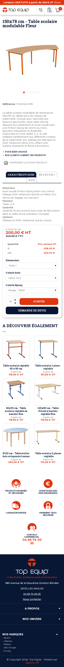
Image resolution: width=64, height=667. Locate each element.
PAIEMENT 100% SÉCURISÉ (48, 514)
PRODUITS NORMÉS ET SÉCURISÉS (16, 492)
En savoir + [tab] (47, 174)
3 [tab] (28, 92)
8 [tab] (40, 92)
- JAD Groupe (9, 647)
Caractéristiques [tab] (21, 174)
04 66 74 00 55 (32, 593)
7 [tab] (38, 92)
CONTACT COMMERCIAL (32, 539)
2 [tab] (26, 92)
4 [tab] (31, 92)
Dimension (12, 260)
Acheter (39, 301)
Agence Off (32, 662)
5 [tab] (33, 92)
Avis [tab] (31, 180)
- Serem (6, 638)
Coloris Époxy (14, 285)
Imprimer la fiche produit (28, 162)
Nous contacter (32, 599)
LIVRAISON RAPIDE (16, 513)
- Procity (6, 651)
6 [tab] (35, 92)
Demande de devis (32, 310)
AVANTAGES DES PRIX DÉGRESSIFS (48, 492)
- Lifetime (7, 641)
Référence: (8, 104)
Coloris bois (13, 272)
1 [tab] (24, 92)
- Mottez (6, 644)
